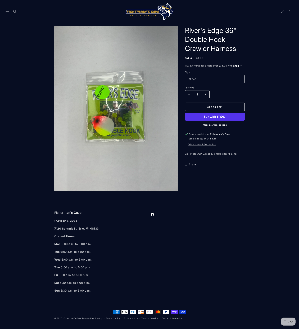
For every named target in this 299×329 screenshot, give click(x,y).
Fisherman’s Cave (72, 318)
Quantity (189, 87)
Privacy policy (131, 318)
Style (188, 72)
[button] (7, 11)
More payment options (215, 125)
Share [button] (192, 164)
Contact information (172, 318)
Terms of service (149, 318)
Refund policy (113, 318)
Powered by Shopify (92, 318)
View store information (202, 144)
